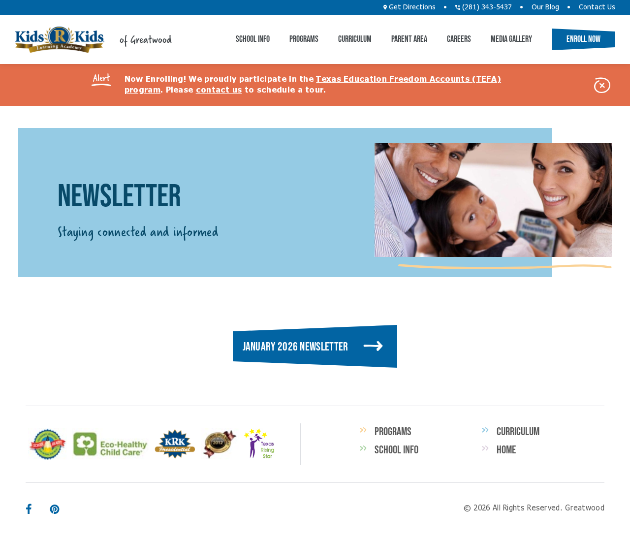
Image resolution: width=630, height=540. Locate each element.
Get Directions (411, 7)
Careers (459, 39)
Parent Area (409, 39)
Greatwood (59, 40)
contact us (219, 90)
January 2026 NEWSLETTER (295, 346)
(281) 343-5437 (486, 7)
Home (506, 449)
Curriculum (355, 39)
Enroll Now (583, 39)
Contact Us (597, 7)
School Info (253, 39)
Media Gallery (511, 39)
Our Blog (545, 7)
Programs (303, 39)
